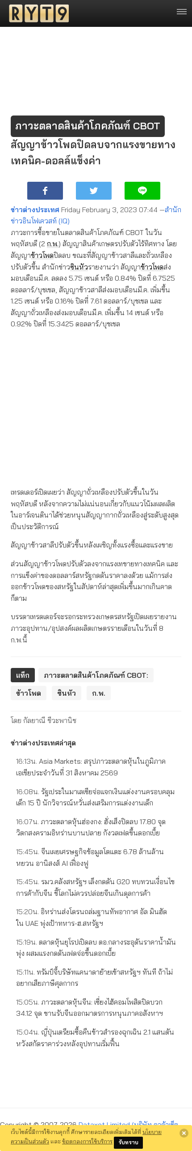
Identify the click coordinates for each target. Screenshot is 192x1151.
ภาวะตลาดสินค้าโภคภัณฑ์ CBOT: (96, 675)
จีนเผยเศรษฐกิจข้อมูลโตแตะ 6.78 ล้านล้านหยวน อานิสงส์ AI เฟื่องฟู (90, 857)
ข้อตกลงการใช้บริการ (87, 1141)
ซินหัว (79, 266)
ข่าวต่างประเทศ (35, 209)
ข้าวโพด (42, 255)
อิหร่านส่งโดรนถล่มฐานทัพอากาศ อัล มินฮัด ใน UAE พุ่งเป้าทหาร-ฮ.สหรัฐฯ (91, 917)
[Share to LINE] (142, 191)
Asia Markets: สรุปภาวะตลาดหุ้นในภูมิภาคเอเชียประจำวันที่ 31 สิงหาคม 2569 (91, 767)
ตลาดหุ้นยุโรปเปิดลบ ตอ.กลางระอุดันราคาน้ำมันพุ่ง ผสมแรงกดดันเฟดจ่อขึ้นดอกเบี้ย (96, 947)
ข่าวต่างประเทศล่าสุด (43, 742)
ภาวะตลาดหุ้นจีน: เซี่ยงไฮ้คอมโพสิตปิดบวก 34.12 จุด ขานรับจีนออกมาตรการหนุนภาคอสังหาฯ (89, 1007)
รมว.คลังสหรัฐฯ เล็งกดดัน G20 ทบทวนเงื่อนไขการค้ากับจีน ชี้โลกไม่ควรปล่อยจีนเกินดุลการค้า (95, 887)
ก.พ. (52, 243)
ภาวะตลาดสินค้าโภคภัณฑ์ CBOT (87, 126)
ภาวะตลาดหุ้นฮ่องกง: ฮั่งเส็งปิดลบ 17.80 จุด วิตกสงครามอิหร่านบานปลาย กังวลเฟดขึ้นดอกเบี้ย (91, 827)
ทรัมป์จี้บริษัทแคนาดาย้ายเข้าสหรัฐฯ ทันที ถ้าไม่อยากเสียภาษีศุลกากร (94, 977)
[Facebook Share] (45, 191)
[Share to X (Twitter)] (94, 191)
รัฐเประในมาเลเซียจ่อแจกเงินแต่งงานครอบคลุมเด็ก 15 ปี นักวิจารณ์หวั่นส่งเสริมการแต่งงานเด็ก (95, 797)
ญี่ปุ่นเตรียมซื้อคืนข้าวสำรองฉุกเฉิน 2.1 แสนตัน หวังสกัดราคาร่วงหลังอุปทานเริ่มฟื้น (95, 1037)
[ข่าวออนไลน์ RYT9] (36, 13)
